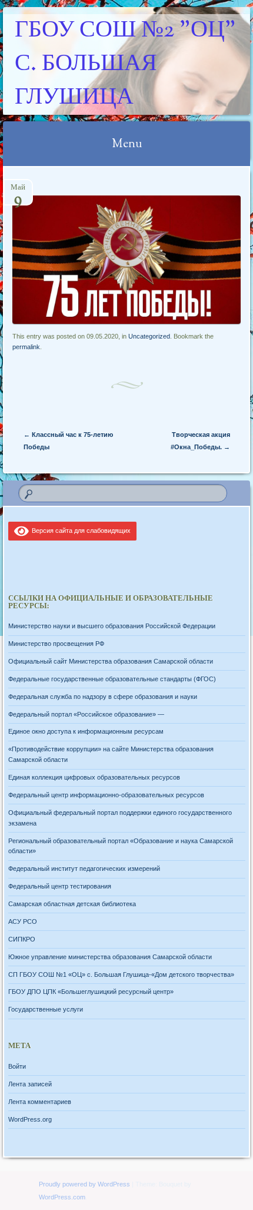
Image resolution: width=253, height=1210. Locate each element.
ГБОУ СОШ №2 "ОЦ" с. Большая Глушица (125, 64)
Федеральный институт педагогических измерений (84, 868)
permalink (26, 346)
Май (18, 191)
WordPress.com (62, 1197)
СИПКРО (21, 939)
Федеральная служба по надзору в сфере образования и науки (102, 696)
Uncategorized (149, 336)
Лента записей (30, 1084)
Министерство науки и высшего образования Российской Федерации (111, 625)
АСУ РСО (22, 921)
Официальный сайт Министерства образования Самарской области (110, 661)
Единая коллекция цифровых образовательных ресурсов (94, 777)
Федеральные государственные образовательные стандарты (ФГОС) (112, 678)
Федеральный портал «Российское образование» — (86, 714)
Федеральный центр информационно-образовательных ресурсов (106, 794)
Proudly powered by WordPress (84, 1184)
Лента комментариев (39, 1101)
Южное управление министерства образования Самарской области (110, 956)
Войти (17, 1066)
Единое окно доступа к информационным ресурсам (86, 731)
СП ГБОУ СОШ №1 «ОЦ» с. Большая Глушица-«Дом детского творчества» (121, 974)
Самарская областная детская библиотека (72, 903)
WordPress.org (30, 1119)
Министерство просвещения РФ (56, 643)
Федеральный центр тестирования (59, 886)
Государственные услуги (45, 1009)
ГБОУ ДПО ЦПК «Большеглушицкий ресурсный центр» (91, 991)
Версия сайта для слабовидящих (79, 530)
